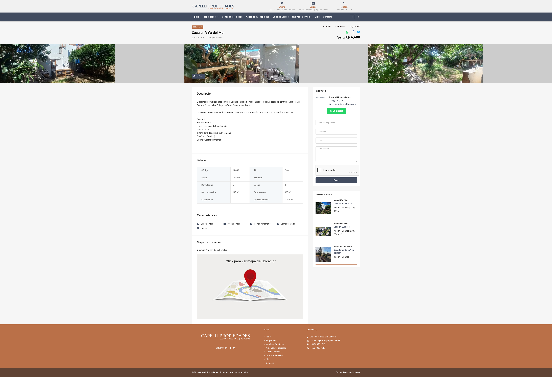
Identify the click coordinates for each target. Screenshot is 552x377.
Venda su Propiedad (232, 17)
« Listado (327, 26)
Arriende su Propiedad (257, 17)
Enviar (336, 180)
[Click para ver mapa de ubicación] (250, 287)
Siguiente (354, 26)
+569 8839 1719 (317, 344)
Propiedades (209, 17)
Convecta (355, 372)
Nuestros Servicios (302, 17)
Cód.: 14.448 (197, 27)
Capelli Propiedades (341, 97)
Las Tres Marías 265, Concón (323, 337)
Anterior (342, 26)
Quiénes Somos (281, 17)
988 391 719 (337, 101)
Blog (317, 17)
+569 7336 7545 (317, 348)
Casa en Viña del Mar (343, 204)
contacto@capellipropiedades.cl (344, 104)
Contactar (337, 110)
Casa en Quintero (342, 227)
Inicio (196, 17)
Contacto (327, 17)
